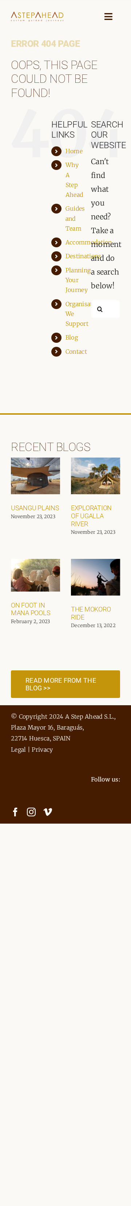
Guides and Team (75, 218)
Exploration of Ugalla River (91, 515)
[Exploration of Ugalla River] (95, 476)
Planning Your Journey (78, 280)
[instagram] (31, 812)
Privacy (42, 749)
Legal (18, 749)
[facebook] (15, 812)
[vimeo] (47, 812)
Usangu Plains (35, 508)
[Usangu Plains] (35, 476)
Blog (72, 337)
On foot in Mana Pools (30, 609)
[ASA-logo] (37, 15)
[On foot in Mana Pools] (35, 575)
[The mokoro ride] (95, 577)
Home (74, 151)
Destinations (84, 256)
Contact (76, 351)
